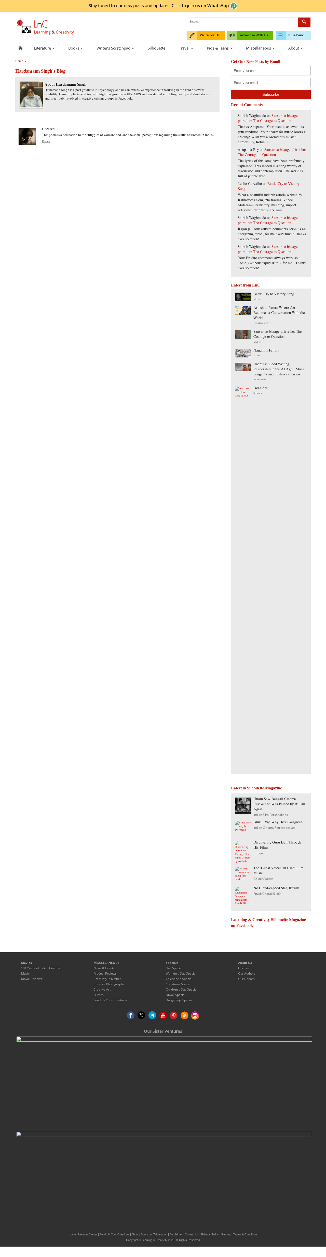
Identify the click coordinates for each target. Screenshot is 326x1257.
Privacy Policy (210, 1234)
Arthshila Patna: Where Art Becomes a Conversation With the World (279, 312)
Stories (257, 355)
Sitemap (226, 1234)
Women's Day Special (181, 973)
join (208, 5)
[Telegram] (152, 1015)
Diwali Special (175, 995)
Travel (184, 48)
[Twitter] (142, 1015)
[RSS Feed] (184, 1015)
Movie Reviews (31, 979)
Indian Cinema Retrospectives (274, 827)
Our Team (245, 968)
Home (72, 1234)
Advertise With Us (254, 35)
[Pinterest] (174, 1015)
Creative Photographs (108, 984)
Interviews (259, 379)
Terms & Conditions (245, 1234)
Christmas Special (178, 984)
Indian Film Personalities (270, 815)
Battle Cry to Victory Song (273, 293)
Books (73, 48)
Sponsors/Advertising (154, 1234)
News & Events (104, 968)
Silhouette (156, 48)
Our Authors (246, 973)
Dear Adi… (262, 387)
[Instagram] (195, 1015)
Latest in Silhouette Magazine (256, 788)
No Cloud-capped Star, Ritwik (276, 887)
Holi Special (174, 968)
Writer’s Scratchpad (113, 48)
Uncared (48, 128)
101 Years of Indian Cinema (40, 968)
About (293, 48)
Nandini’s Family (266, 350)
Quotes (98, 995)
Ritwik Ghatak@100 (267, 894)
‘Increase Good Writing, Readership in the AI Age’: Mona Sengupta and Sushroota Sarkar (278, 368)
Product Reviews (105, 973)
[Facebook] (131, 1015)
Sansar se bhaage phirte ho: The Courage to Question (268, 118)
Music (257, 299)
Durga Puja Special (179, 1000)
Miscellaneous (258, 48)
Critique (259, 853)
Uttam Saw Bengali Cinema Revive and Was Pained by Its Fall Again (279, 803)
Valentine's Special (179, 979)
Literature (42, 48)
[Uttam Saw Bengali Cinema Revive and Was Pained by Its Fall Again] (243, 812)
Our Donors (246, 979)
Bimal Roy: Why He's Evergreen (278, 821)
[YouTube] (163, 1015)
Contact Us (192, 1234)
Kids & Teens (218, 48)
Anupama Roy (248, 149)
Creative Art (260, 323)
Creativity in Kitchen (107, 979)
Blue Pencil (297, 35)
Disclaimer (176, 1234)
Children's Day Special (181, 989)
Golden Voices (263, 879)
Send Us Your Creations (110, 1000)
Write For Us (210, 35)
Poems (46, 141)
